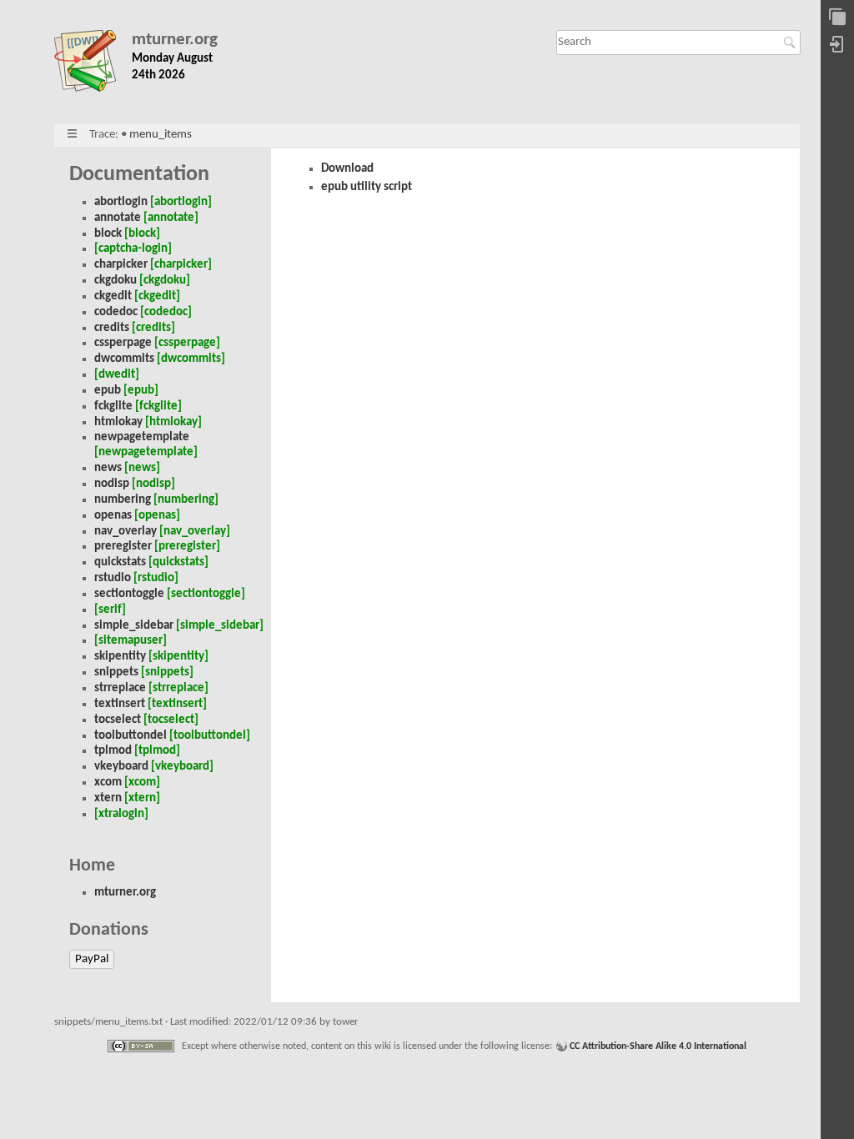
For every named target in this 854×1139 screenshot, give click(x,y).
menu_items (160, 134)
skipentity (120, 656)
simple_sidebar (133, 626)
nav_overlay (125, 531)
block (108, 234)
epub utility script (366, 187)
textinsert (119, 704)
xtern (108, 798)
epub (107, 390)
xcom (108, 782)
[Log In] (837, 45)
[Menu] (72, 134)
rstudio (112, 578)
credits (111, 328)
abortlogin (121, 202)
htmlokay (118, 422)
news (108, 468)
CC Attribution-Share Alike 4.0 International (658, 1046)
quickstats (120, 562)
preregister (123, 546)
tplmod (113, 751)
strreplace (120, 688)
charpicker (121, 264)
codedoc (116, 312)
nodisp (111, 484)
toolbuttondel (130, 736)
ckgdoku (115, 280)
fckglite (113, 406)
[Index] (837, 18)
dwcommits (124, 359)
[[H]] (93, 64)
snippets (116, 672)
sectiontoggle (129, 594)
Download (347, 169)
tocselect (117, 720)
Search (792, 42)
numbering (122, 500)
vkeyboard (121, 766)
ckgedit (113, 296)
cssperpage (123, 343)
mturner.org (175, 39)
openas (113, 515)
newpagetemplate (141, 437)
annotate (117, 218)
